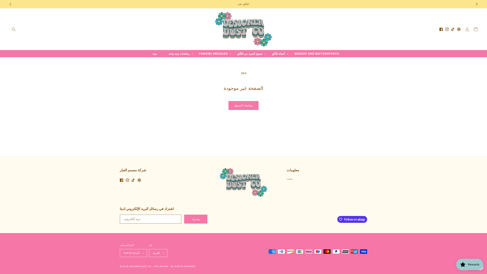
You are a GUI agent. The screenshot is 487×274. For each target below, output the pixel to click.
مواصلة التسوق (243, 105)
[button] (14, 29)
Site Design (161, 266)
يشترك (196, 219)
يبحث (290, 179)
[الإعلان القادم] (477, 4)
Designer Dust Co (140, 266)
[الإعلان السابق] (10, 4)
